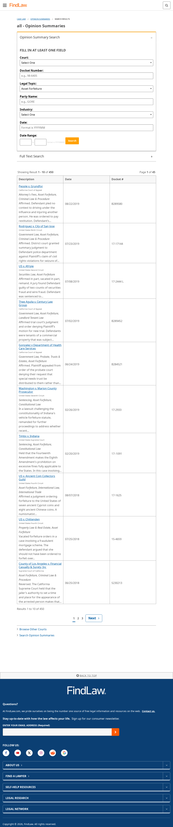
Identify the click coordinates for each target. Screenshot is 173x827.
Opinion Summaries (40, 19)
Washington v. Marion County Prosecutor (38, 390)
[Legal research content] (166, 798)
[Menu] (4, 5)
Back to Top (88, 675)
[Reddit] (52, 753)
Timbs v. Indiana (29, 436)
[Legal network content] (166, 809)
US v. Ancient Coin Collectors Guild (37, 477)
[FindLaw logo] (19, 5)
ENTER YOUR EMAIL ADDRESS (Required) (26, 725)
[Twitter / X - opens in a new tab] (29, 753)
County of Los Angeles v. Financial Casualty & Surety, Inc (40, 565)
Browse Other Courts (33, 629)
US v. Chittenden (29, 519)
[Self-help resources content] (166, 787)
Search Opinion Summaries (36, 635)
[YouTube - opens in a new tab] (17, 753)
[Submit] (115, 732)
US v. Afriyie (26, 266)
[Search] (166, 5)
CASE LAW (21, 19)
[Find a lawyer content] (166, 776)
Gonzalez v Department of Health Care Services (40, 346)
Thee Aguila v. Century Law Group (36, 303)
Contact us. (148, 711)
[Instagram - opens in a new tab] (41, 753)
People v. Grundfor (31, 186)
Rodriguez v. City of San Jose (37, 226)
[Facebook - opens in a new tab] (6, 753)
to (33, 142)
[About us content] (166, 765)
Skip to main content (86, 4)
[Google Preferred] (64, 753)
